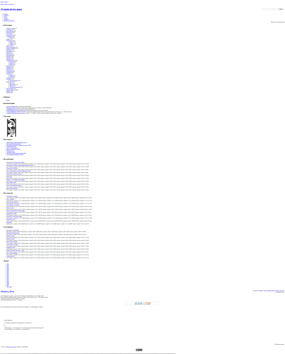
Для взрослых (10, 35)
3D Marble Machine (11, 146)
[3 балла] (12, 307)
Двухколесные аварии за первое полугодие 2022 (19, 145)
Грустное (9, 33)
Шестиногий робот (11, 182)
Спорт (8, 73)
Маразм (8, 53)
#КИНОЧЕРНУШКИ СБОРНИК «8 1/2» (17, 142)
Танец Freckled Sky (11, 111)
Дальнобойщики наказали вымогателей (17, 110)
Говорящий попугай (12, 109)
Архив (5, 16)
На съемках (9, 55)
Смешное (9, 72)
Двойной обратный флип (13, 233)
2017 (8, 272)
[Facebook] (139, 303)
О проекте (6, 19)
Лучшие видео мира (11, 9)
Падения (9, 59)
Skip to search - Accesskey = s (8, 4)
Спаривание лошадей (12, 196)
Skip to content (4, 1)
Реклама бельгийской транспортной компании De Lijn (20, 165)
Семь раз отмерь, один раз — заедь (15, 250)
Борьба (11, 75)
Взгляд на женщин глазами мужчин (16, 210)
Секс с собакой (10, 199)
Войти (8, 100)
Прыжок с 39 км (11, 107)
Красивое (9, 49)
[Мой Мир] (147, 303)
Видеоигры (9, 32)
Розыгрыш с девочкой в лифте (14, 216)
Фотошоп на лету (11, 219)
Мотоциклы (13, 84)
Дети (11, 37)
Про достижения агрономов (14, 144)
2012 (8, 278)
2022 (8, 265)
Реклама (9, 69)
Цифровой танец (11, 247)
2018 (8, 270)
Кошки (11, 41)
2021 (8, 266)
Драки (8, 39)
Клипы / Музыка (11, 48)
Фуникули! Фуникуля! (12, 168)
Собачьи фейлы (10, 256)
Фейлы (8, 91)
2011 (8, 280)
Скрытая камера (14, 80)
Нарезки (9, 56)
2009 (8, 282)
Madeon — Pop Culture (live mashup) (15, 179)
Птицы (11, 43)
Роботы (11, 64)
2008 (8, 284)
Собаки (11, 44)
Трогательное (10, 88)
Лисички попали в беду (13, 106)
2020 (8, 268)
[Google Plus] (149, 303)
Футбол (11, 76)
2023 (8, 264)
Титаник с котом (11, 152)
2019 (8, 269)
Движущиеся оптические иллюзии (15, 162)
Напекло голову (11, 238)
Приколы (9, 67)
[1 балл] (3, 307)
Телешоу (9, 79)
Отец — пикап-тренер (12, 148)
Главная (6, 14)
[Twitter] (141, 303)
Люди (8, 52)
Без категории (10, 31)
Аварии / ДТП (10, 28)
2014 (8, 276)
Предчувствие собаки (12, 241)
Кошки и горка (10, 207)
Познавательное (11, 60)
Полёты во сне (10, 150)
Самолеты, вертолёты (15, 87)
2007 (8, 285)
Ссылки (6, 18)
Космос (11, 63)
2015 (8, 274)
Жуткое (8, 45)
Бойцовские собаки (11, 213)
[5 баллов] (22, 307)
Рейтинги (6, 15)
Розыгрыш (9, 222)
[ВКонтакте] (136, 303)
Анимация (9, 29)
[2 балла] (7, 307)
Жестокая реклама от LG (13, 202)
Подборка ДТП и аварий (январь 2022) (16, 153)
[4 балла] (17, 307)
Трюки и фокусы (11, 89)
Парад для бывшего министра (14, 185)
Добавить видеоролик (9, 20)
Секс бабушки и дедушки (13, 205)
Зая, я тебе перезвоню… (13, 253)
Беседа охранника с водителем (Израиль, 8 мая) (19, 171)
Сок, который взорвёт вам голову (15, 154)
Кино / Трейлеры (11, 47)
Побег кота (9, 176)
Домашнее (9, 36)
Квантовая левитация (12, 188)
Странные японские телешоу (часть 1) (16, 113)
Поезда (11, 85)
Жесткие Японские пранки (13, 149)
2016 (8, 273)
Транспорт (9, 81)
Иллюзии (12, 61)
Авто (11, 83)
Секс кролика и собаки (12, 244)
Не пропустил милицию (13, 230)
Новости (9, 57)
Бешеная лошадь (11, 235)
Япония (8, 92)
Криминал (9, 51)
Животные (9, 40)
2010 (8, 281)
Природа (9, 68)
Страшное (9, 77)
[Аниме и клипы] (11, 136)
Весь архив (9, 286)
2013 (8, 277)
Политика (9, 65)
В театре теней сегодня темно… (15, 173)
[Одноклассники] (144, 303)
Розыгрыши (10, 71)
